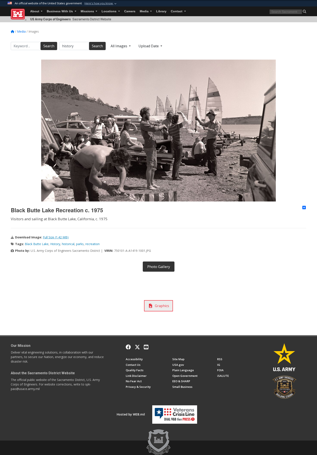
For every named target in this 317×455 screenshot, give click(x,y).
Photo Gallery (158, 266)
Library (161, 11)
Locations (109, 11)
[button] (101, 3)
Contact (177, 11)
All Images (119, 46)
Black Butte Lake (37, 244)
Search (48, 46)
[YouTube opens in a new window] (146, 347)
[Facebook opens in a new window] (128, 347)
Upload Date (149, 46)
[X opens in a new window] (137, 347)
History (55, 244)
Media (144, 11)
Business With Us (60, 11)
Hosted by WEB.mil (131, 414)
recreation (92, 244)
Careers (129, 11)
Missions (88, 11)
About (35, 11)
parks (80, 244)
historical (68, 244)
